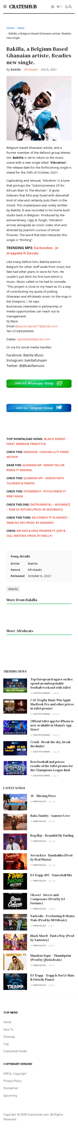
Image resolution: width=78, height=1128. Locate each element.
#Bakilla (13, 589)
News (20, 28)
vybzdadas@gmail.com (33, 339)
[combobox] (70, 6)
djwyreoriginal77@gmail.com (36, 326)
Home (10, 28)
